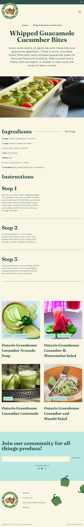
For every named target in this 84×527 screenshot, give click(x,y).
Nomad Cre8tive (77, 524)
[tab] (80, 131)
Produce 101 (28, 498)
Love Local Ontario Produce (34, 503)
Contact (26, 507)
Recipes (25, 25)
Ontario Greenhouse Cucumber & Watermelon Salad (61, 350)
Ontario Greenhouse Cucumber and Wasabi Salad (61, 413)
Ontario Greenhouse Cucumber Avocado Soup (19, 350)
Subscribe (76, 458)
